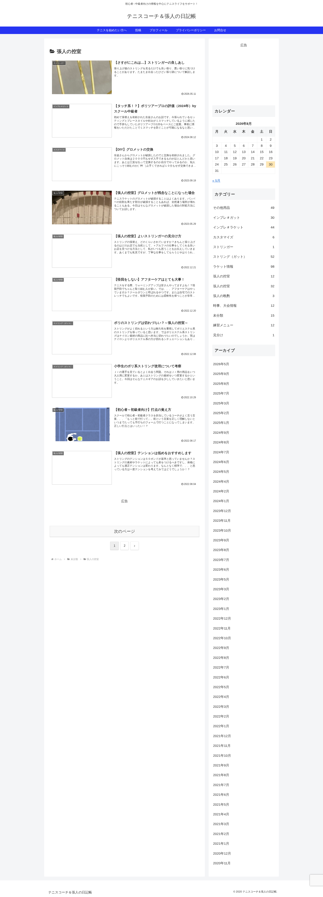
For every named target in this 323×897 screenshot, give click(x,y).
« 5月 (216, 181)
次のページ (124, 531)
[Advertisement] (124, 512)
